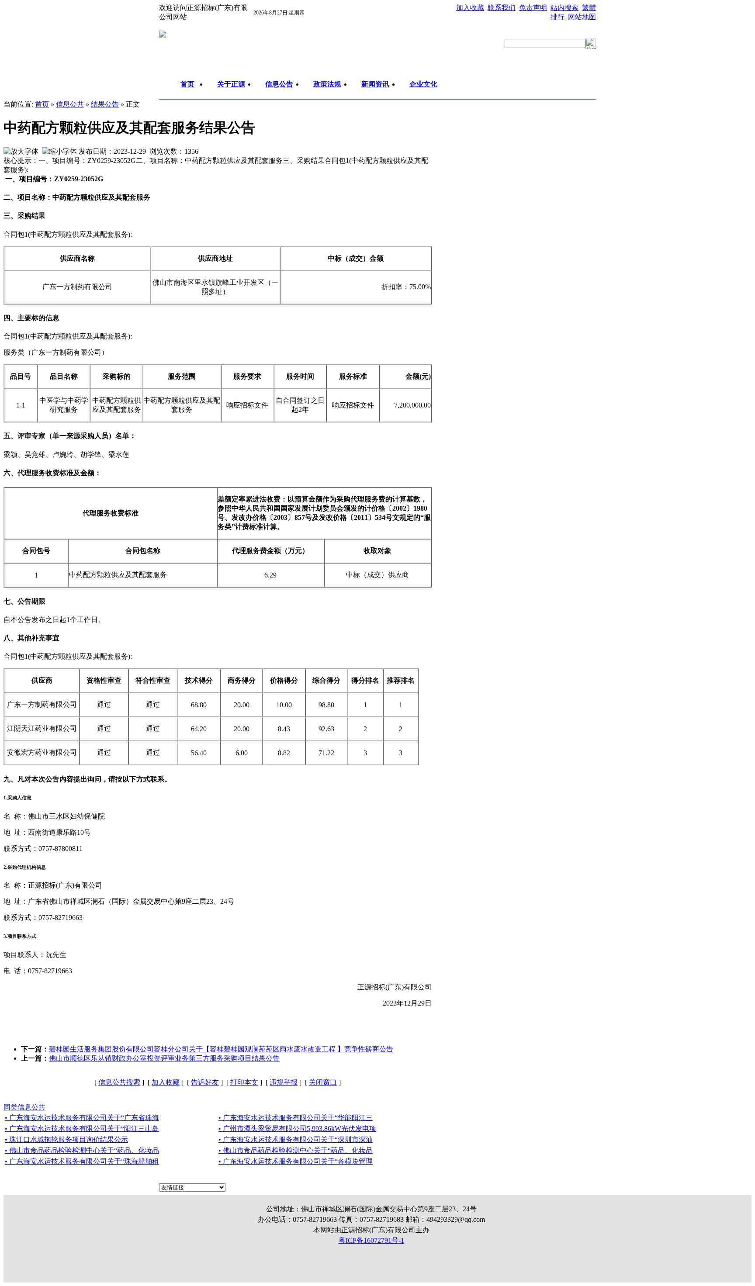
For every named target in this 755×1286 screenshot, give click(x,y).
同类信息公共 (24, 1107)
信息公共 (70, 104)
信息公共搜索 (119, 1082)
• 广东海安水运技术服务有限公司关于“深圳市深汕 (295, 1139)
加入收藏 (166, 1082)
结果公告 (105, 104)
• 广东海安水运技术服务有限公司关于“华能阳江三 (295, 1117)
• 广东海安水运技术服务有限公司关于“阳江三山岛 (82, 1128)
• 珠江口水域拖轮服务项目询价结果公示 (66, 1139)
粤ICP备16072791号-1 (371, 1240)
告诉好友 (205, 1082)
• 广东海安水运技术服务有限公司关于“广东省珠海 (82, 1117)
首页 (42, 104)
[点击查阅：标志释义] (162, 35)
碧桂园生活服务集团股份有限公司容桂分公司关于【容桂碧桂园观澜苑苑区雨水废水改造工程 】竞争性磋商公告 (221, 1049)
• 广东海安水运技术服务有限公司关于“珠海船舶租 (82, 1161)
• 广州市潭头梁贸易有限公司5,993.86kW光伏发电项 (297, 1128)
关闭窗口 (323, 1082)
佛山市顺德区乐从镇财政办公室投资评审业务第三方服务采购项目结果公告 (164, 1058)
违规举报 (284, 1082)
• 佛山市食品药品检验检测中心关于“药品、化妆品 (82, 1150)
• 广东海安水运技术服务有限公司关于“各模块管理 (295, 1161)
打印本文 (244, 1082)
